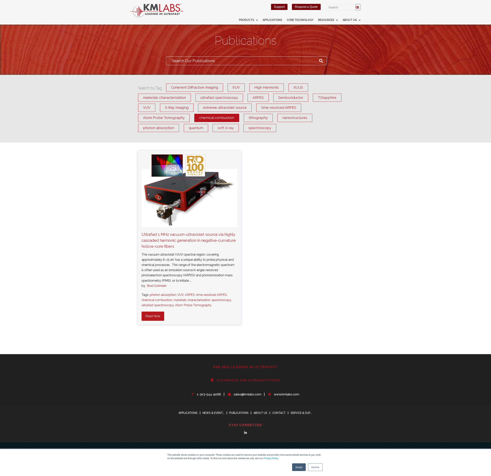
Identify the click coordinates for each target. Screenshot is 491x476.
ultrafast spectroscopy (219, 98)
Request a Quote (306, 6)
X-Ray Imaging (177, 108)
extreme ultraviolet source (225, 108)
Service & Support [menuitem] (303, 413)
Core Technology (300, 19)
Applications (272, 19)
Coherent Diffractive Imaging (194, 87)
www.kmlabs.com (286, 394)
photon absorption (158, 128)
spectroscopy (259, 128)
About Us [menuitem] (260, 413)
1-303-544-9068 (209, 394)
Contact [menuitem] (279, 413)
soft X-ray (226, 128)
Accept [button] (298, 467)
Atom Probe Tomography (164, 118)
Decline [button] (315, 467)
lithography (258, 118)
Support (279, 6)
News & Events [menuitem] (214, 413)
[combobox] (341, 7)
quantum (196, 128)
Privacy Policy (271, 458)
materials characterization (164, 98)
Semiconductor (290, 98)
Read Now (152, 316)
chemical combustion (216, 118)
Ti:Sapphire (327, 98)
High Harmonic (266, 87)
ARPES (258, 98)
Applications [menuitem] (188, 413)
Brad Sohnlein (156, 286)
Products (246, 19)
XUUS (298, 87)
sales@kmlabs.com (247, 394)
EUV (236, 87)
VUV (146, 108)
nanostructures (294, 118)
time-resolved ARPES (278, 108)
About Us (350, 19)
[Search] (358, 7)
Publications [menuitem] (239, 413)
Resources (326, 19)
